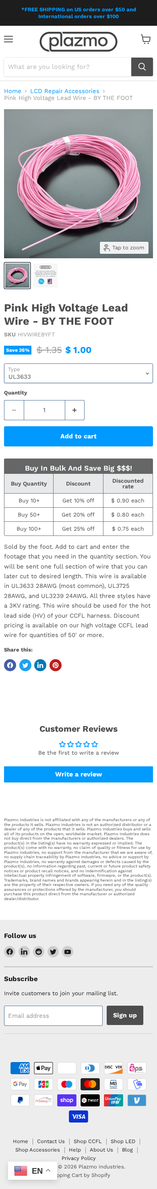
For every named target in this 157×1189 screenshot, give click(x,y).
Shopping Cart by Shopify (78, 1175)
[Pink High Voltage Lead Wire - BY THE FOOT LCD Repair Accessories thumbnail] (45, 275)
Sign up (125, 1015)
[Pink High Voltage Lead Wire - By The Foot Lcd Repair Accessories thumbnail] (17, 275)
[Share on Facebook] (10, 665)
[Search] (142, 67)
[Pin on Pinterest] (56, 665)
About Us (101, 1150)
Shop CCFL (88, 1141)
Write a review (78, 774)
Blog (127, 1150)
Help (75, 1150)
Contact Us (51, 1141)
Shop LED (123, 1141)
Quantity (15, 393)
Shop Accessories (37, 1150)
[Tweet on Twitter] (25, 665)
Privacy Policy (79, 1158)
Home (12, 91)
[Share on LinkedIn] (40, 665)
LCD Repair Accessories (64, 91)
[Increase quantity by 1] (75, 410)
